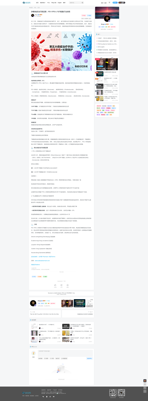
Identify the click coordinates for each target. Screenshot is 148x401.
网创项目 (103, 114)
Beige (36, 14)
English (60, 2)
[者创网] (26, 392)
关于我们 (60, 390)
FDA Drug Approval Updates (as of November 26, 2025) (111, 44)
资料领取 (107, 110)
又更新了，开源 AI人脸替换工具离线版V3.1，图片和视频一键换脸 (114, 38)
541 (43, 303)
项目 (114, 106)
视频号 (101, 112)
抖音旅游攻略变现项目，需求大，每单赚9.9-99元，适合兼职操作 (113, 41)
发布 (116, 2)
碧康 (111, 114)
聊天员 (98, 114)
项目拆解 (104, 106)
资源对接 (42, 2)
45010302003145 (62, 393)
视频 (105, 112)
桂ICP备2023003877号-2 (51, 393)
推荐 (64, 2)
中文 (48, 2)
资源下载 (99, 110)
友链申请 (43, 390)
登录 (102, 3)
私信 (90, 15)
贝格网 (50, 392)
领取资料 (99, 106)
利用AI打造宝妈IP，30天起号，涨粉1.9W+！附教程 (81, 338)
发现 (40, 276)
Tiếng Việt (53, 2)
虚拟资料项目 (111, 112)
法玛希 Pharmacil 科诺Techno (47, 256)
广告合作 (55, 390)
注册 (105, 3)
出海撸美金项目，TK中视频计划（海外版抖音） (49, 331)
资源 (103, 110)
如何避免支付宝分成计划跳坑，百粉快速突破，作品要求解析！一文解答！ (80, 325)
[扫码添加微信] (144, 387)
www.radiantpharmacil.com (42, 260)
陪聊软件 (103, 108)
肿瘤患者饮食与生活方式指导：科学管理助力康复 (110, 53)
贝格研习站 (56, 392)
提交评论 (89, 358)
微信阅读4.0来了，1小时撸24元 (46, 324)
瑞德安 (33, 264)
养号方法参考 (101, 47)
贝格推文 (113, 110)
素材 (107, 114)
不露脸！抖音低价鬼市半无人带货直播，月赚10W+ (81, 331)
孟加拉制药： (35, 256)
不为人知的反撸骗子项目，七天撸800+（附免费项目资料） (49, 338)
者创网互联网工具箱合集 (110, 72)
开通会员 (122, 2)
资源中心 (114, 108)
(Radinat (37, 264)
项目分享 (109, 106)
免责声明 (49, 390)
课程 (98, 112)
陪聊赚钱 (108, 108)
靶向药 (98, 108)
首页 (37, 2)
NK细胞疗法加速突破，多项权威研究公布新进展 (109, 50)
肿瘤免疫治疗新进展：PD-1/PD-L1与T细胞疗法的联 (50, 11)
